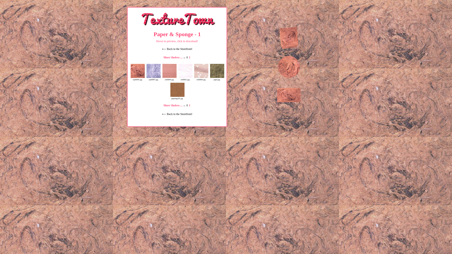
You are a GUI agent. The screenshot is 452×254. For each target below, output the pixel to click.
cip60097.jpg (153, 80)
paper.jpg (217, 80)
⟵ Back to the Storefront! (177, 48)
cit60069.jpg (201, 80)
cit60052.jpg (185, 80)
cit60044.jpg (169, 80)
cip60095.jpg (137, 80)
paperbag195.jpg (177, 98)
